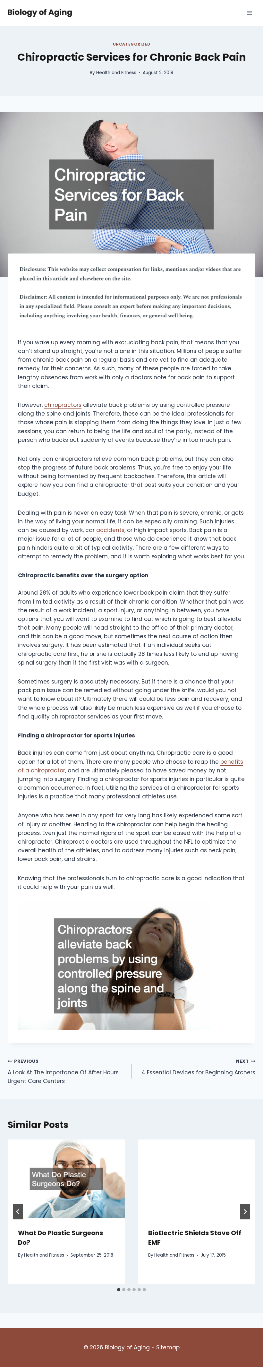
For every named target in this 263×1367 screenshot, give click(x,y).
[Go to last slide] (18, 1211)
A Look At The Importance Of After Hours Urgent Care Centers (63, 1071)
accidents (110, 530)
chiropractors (62, 405)
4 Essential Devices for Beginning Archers (198, 1067)
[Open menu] (249, 13)
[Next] (245, 1211)
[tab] (118, 1289)
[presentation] (66, 1178)
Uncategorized (131, 44)
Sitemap (168, 1347)
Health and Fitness (116, 73)
